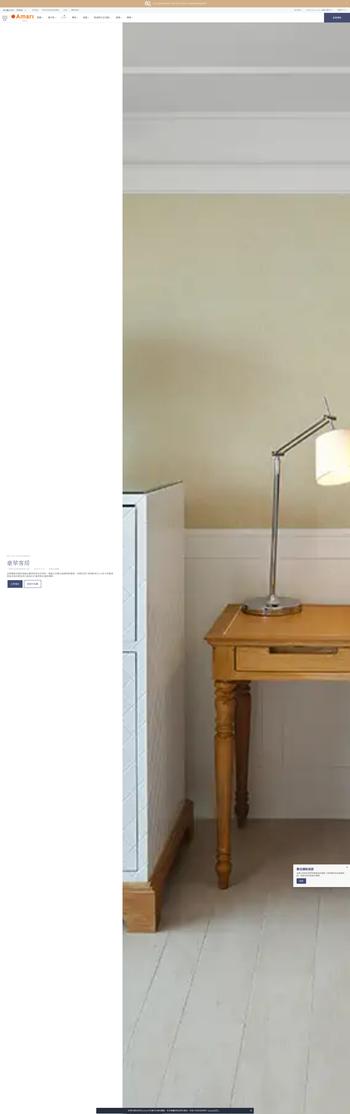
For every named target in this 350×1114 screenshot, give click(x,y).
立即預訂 (15, 583)
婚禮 (118, 17)
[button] (15, 10)
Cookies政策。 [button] (214, 1110)
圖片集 (51, 17)
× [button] (251, 1110)
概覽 (39, 17)
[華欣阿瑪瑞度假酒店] (22, 17)
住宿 (63, 17)
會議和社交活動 (101, 17)
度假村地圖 (32, 583)
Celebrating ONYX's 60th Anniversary (180, 3)
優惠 (129, 17)
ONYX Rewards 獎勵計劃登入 (319, 10)
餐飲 (74, 17)
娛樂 (85, 17)
